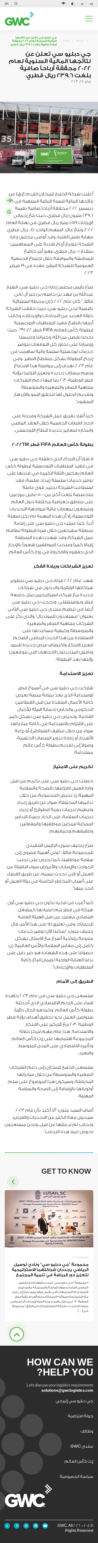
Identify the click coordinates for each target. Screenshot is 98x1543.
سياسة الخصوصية (76, 1476)
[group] (49, 1255)
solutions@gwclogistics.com (67, 1391)
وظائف (86, 1431)
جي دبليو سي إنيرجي (74, 1401)
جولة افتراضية (80, 1416)
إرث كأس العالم (78, 1461)
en (7, 4)
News (66, 40)
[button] (13, 1182)
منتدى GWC (81, 1446)
